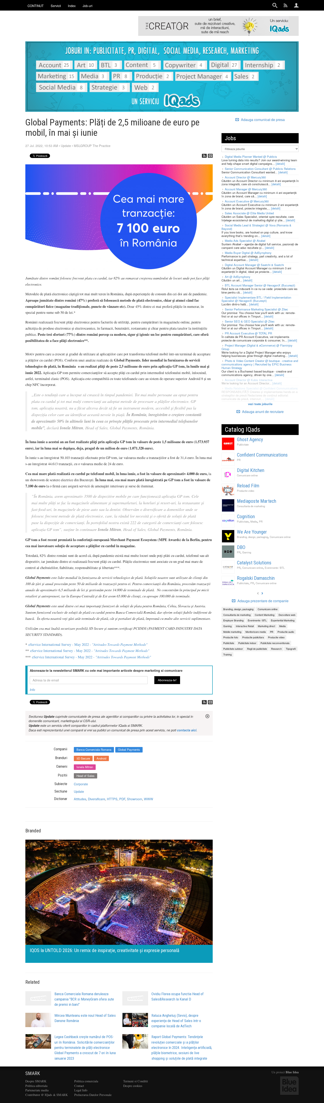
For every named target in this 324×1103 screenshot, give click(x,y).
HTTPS (112, 799)
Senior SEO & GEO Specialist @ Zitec (250, 321)
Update (66, 145)
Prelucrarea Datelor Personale (93, 1095)
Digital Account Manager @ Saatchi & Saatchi (254, 265)
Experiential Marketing (282, 620)
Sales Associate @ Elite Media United (249, 213)
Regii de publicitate (257, 648)
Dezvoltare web (287, 615)
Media (253, 521)
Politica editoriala (36, 1086)
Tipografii (291, 648)
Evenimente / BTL (275, 567)
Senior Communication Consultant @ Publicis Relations (260, 169)
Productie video (245, 490)
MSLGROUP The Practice (92, 145)
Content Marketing (264, 615)
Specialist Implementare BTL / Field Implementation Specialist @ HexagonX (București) (256, 299)
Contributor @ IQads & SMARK (46, 1095)
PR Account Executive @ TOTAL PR (248, 333)
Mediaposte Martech (256, 501)
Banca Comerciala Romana (93, 749)
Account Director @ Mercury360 (245, 177)
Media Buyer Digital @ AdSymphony (248, 253)
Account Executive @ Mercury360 (247, 201)
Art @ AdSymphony (237, 277)
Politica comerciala (86, 1081)
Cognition (246, 516)
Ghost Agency (250, 439)
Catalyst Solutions (254, 562)
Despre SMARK (35, 1081)
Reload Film (248, 485)
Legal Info (80, 1090)
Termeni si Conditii (135, 1081)
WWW (148, 799)
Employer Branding (233, 620)
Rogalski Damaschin (256, 578)
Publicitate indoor (247, 643)
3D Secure (83, 758)
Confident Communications (262, 455)
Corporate (81, 784)
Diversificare (96, 799)
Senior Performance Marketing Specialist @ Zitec (256, 309)
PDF (122, 799)
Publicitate (243, 444)
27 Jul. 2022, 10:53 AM (41, 145)
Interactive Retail (245, 626)
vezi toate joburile (260, 404)
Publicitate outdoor (233, 648)
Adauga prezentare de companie (262, 600)
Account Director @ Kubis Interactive (248, 380)
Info (32, 689)
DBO (241, 547)
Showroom (134, 799)
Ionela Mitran (84, 767)
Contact (79, 1086)
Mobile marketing (232, 631)
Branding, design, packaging (252, 537)
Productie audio (285, 631)
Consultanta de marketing (251, 506)
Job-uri (87, 5)
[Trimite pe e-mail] (210, 156)
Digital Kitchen (250, 470)
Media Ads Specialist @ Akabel (245, 241)
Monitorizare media (256, 631)
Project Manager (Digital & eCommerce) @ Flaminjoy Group (257, 347)
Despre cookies (132, 1086)
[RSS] (204, 156)
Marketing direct (266, 626)
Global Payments (129, 749)
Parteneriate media (36, 1090)
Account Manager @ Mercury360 (246, 189)
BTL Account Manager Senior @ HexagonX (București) (260, 285)
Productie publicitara (253, 637)
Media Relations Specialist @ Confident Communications (261, 388)
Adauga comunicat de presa (262, 119)
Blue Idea (292, 1072)
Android (101, 758)
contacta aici (186, 730)
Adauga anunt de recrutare (262, 411)
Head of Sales (85, 776)
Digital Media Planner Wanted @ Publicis (251, 156)
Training (227, 654)
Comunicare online (247, 475)
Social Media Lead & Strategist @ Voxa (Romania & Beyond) (256, 227)
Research (276, 648)
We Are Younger (252, 532)
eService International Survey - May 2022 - (87, 644)
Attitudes (80, 799)
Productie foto (230, 637)
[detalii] (280, 164)
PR (238, 460)
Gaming (246, 552)
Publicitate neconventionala (275, 643)
